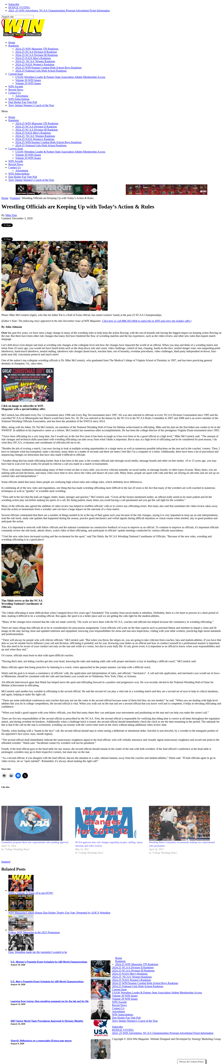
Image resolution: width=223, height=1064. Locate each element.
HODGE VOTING (19, 7)
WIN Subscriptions (18, 99)
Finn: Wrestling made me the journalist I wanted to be (37, 952)
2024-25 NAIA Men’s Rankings (33, 58)
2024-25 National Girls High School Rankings (41, 70)
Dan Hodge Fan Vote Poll (22, 102)
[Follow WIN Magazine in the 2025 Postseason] (21, 929)
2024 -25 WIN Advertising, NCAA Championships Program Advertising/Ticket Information (59, 10)
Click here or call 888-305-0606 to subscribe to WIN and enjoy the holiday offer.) (146, 320)
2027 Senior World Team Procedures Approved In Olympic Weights (47, 1021)
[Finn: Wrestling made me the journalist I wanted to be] (21, 949)
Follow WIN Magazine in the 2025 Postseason (34, 932)
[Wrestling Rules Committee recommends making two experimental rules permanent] (184, 823)
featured (5, 861)
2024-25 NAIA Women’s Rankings (34, 64)
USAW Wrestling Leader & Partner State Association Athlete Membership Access (60, 77)
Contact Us (14, 92)
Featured (15, 198)
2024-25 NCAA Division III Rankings (36, 55)
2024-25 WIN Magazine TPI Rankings (36, 48)
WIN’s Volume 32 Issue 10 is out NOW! (30, 892)
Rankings (13, 45)
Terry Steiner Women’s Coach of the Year (31, 105)
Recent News (15, 89)
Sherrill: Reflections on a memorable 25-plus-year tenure (41, 1040)
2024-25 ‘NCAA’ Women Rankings (35, 61)
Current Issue (15, 73)
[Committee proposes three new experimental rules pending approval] (36, 823)
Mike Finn (11, 215)
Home (11, 42)
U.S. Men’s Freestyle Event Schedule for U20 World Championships (47, 981)
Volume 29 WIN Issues (28, 83)
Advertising (21, 95)
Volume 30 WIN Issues (28, 80)
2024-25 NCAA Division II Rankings (36, 51)
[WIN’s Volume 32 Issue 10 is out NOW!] (21, 890)
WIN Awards (15, 86)
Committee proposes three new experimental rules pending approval (34, 842)
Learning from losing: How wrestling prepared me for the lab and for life (50, 1001)
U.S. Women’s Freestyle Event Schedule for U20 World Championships (49, 962)
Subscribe (13, 4)
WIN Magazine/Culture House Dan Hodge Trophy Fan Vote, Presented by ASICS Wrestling (59, 912)
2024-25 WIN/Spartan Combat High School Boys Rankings (48, 67)
